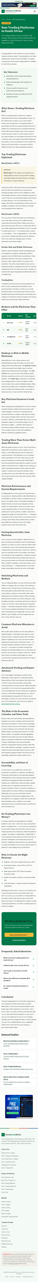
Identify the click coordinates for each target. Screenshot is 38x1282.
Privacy (12, 1276)
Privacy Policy (5, 1235)
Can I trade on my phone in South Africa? (18, 972)
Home (3, 19)
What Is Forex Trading (8, 1153)
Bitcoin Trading (6, 1213)
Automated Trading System (9, 1216)
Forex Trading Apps (7, 1189)
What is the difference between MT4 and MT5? (18, 979)
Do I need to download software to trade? (18, 987)
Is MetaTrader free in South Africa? (18, 965)
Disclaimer (4, 1238)
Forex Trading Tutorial (8, 1162)
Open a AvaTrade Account (18, 935)
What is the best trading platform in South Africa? (18, 959)
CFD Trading (5, 1210)
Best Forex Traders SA (8, 1180)
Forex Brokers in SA (7, 1177)
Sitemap (3, 1247)
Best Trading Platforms (8, 1183)
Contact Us (4, 1229)
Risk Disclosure (6, 1241)
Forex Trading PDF (7, 1168)
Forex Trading (5, 1204)
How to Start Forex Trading (9, 1159)
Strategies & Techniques (8, 1165)
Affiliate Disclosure (7, 1244)
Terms (7, 1276)
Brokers (9, 19)
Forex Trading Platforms (8, 1186)
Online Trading (5, 1201)
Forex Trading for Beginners (10, 1156)
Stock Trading (5, 1207)
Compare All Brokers (19, 940)
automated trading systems (10, 704)
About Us (4, 1226)
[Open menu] (35, 11)
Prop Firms (4, 1192)
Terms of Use (5, 1232)
